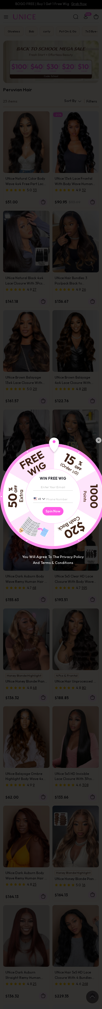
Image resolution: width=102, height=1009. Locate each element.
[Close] (98, 440)
